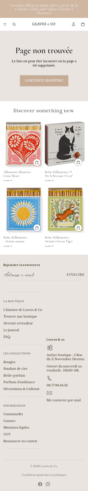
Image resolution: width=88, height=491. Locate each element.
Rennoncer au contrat (20, 441)
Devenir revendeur (18, 323)
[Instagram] (47, 484)
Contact (9, 421)
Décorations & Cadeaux (21, 389)
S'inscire (75, 274)
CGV (7, 434)
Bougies (9, 362)
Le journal (11, 330)
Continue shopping (44, 80)
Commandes (13, 414)
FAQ (6, 337)
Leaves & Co (49, 466)
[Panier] (83, 24)
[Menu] (5, 24)
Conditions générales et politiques (44, 475)
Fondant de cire (15, 369)
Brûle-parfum (14, 375)
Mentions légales (16, 427)
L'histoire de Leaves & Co (22, 310)
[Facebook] (40, 484)
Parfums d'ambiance (19, 382)
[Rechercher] (14, 24)
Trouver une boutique (20, 316)
